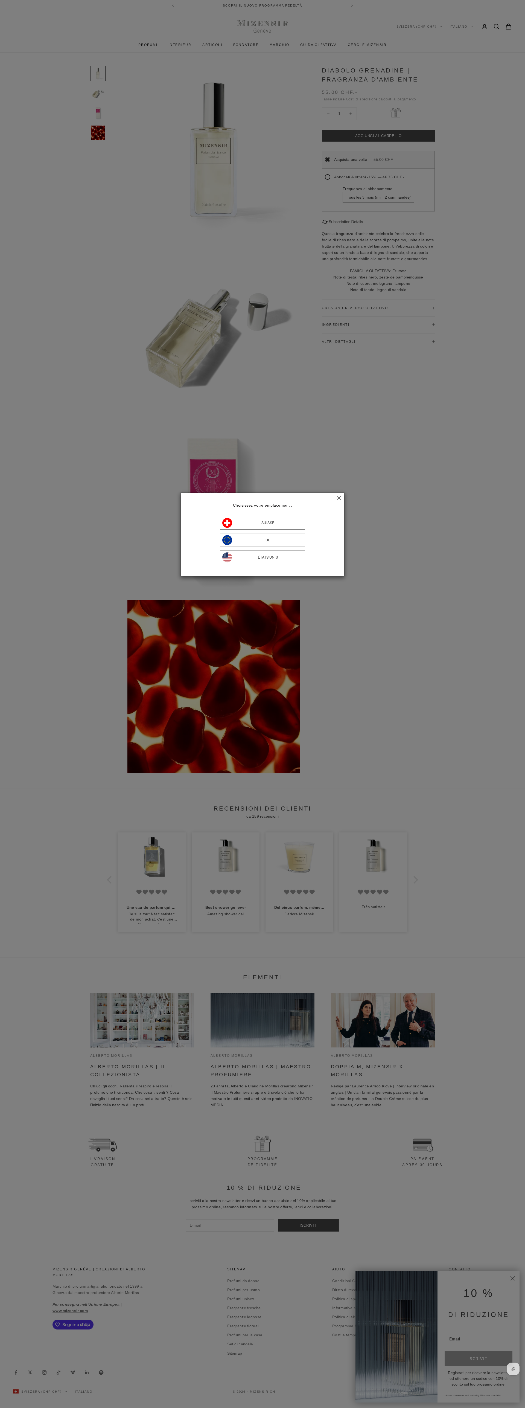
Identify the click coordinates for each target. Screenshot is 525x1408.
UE (268, 540)
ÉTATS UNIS (268, 557)
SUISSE (268, 523)
